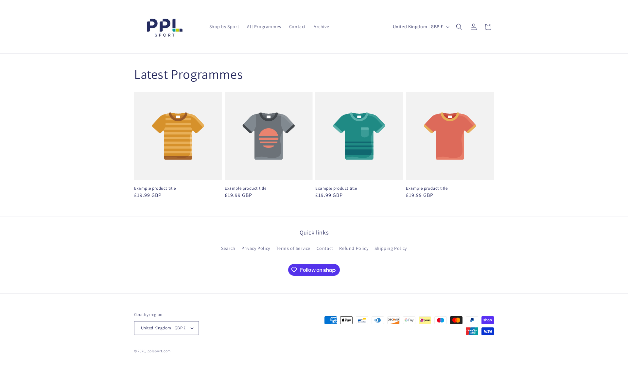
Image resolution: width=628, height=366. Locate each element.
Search (228, 248)
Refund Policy (353, 248)
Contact (325, 248)
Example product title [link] (155, 188)
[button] (459, 27)
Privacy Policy (255, 248)
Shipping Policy (391, 248)
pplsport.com (159, 351)
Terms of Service (293, 248)
